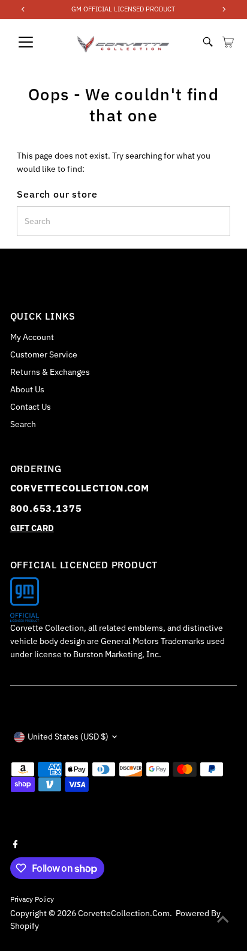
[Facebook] (15, 842)
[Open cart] (228, 42)
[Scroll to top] (223, 918)
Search (23, 424)
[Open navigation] (37, 42)
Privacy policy (32, 899)
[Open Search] (208, 42)
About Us (27, 389)
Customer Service (43, 354)
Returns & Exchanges (50, 371)
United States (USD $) (68, 736)
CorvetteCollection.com (124, 913)
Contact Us (30, 406)
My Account (32, 337)
